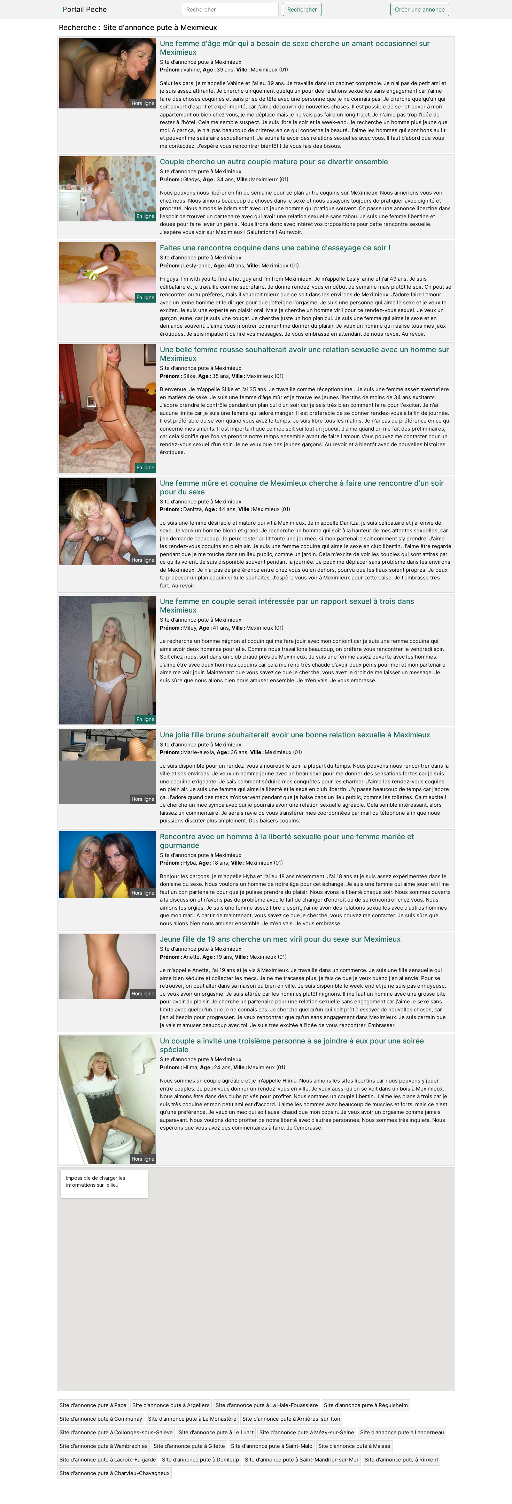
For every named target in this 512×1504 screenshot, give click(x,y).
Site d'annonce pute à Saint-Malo (271, 1446)
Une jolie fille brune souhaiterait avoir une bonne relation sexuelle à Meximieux (295, 734)
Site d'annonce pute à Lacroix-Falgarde (108, 1459)
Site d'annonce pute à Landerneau (402, 1432)
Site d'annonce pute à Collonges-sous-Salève (116, 1432)
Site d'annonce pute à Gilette (189, 1446)
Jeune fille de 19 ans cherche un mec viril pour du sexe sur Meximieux (280, 939)
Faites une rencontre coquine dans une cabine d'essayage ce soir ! (275, 247)
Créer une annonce (420, 9)
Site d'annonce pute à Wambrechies (104, 1446)
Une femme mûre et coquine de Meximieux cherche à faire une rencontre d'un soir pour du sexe (302, 487)
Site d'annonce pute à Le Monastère (192, 1418)
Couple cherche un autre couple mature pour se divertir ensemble (274, 161)
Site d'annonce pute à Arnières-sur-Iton (291, 1418)
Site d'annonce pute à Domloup (200, 1459)
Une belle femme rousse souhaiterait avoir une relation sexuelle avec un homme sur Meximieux (304, 354)
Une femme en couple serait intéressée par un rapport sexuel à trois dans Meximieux (287, 605)
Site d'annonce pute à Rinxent (401, 1459)
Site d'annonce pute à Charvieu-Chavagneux (115, 1473)
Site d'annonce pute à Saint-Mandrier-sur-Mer (302, 1459)
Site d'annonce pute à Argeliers (171, 1405)
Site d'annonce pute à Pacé (93, 1405)
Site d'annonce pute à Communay (101, 1418)
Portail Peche (85, 9)
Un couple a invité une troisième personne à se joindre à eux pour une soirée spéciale (292, 1045)
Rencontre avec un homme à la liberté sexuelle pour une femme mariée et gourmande (287, 841)
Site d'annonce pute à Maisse (354, 1446)
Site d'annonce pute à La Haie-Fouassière (267, 1405)
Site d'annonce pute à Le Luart (216, 1432)
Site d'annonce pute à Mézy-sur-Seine (306, 1432)
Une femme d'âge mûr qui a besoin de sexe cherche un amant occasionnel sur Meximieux (295, 47)
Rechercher (302, 9)
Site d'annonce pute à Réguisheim (366, 1405)
